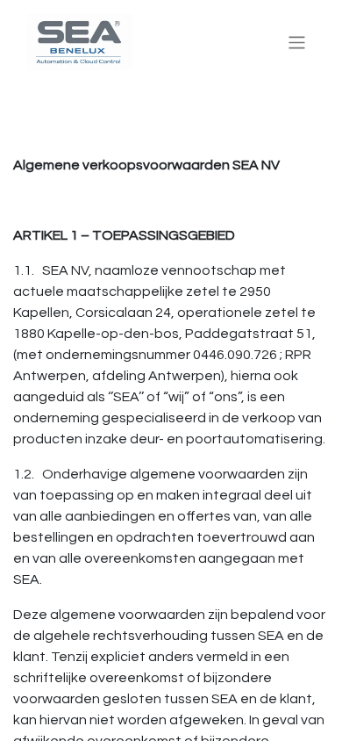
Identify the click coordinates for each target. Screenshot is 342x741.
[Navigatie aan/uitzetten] (297, 42)
